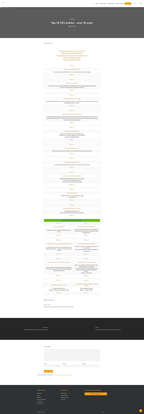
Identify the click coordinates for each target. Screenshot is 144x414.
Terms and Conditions (41, 399)
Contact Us (63, 399)
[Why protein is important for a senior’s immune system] (108, 329)
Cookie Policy (40, 403)
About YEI (39, 393)
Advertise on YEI (64, 395)
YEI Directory (64, 393)
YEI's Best (72, 19)
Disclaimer (39, 397)
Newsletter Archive (65, 397)
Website (83, 363)
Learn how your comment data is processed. (62, 374)
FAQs (38, 395)
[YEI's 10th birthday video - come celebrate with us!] (36, 329)
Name (45, 363)
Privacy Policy (40, 401)
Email (64, 363)
